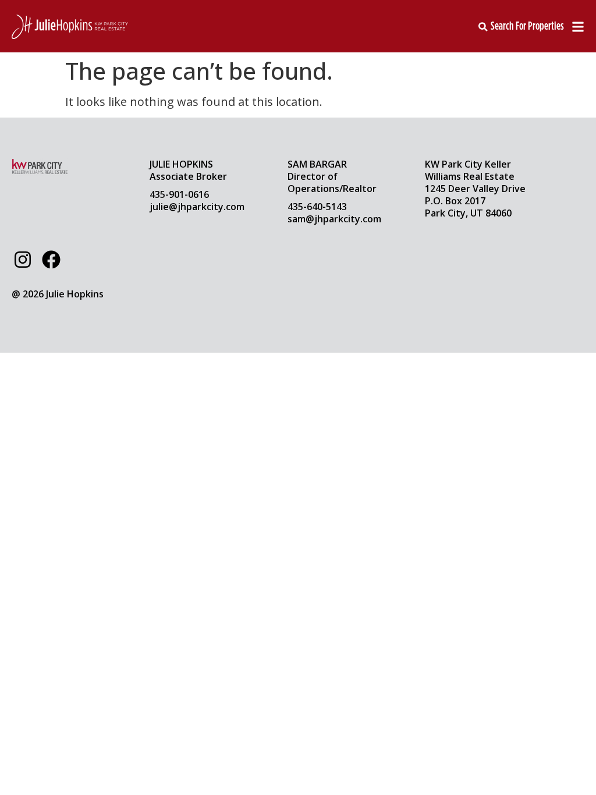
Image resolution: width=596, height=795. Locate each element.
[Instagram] (23, 259)
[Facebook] (51, 259)
